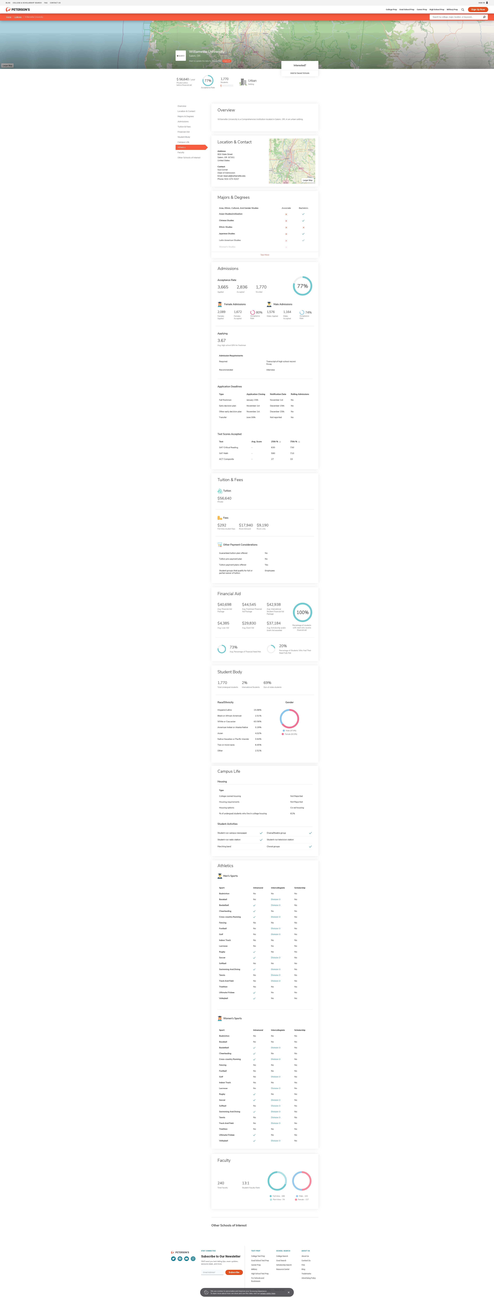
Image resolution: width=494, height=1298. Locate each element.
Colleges (18, 17)
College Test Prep (258, 1256)
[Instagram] (193, 1258)
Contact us (55, 3)
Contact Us (306, 1260)
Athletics (182, 147)
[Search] (462, 9)
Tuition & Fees (184, 126)
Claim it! (226, 61)
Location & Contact (186, 111)
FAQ (45, 3)
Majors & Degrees (186, 116)
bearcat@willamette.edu (234, 176)
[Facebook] (180, 1258)
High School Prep (437, 9)
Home (8, 17)
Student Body (184, 137)
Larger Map (7, 65)
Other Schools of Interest (189, 157)
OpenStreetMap (476, 22)
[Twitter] (173, 1258)
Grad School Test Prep (260, 1260)
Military (254, 1269)
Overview (182, 106)
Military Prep (452, 9)
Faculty (181, 152)
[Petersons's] (18, 9)
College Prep (391, 9)
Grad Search (281, 1260)
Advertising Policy (309, 1278)
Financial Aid (183, 131)
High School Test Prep (260, 1274)
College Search (282, 1256)
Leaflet (464, 22)
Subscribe (234, 1272)
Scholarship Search (284, 1265)
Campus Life (183, 142)
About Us (305, 1256)
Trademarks (306, 1274)
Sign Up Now (478, 9)
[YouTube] (186, 1258)
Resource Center (282, 1269)
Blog (8, 3)
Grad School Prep (406, 9)
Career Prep (422, 9)
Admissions (183, 121)
